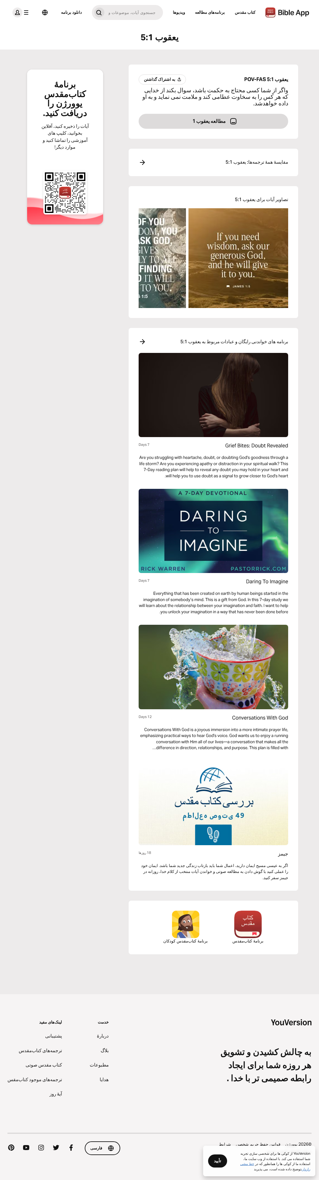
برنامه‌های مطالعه (210, 12)
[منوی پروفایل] (22, 12)
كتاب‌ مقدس (245, 12)
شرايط (225, 1144)
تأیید (217, 1160)
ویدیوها (179, 12)
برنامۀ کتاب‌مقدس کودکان (185, 940)
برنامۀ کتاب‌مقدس (248, 940)
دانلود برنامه (71, 12)
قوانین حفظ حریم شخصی (258, 1144)
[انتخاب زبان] (45, 12)
